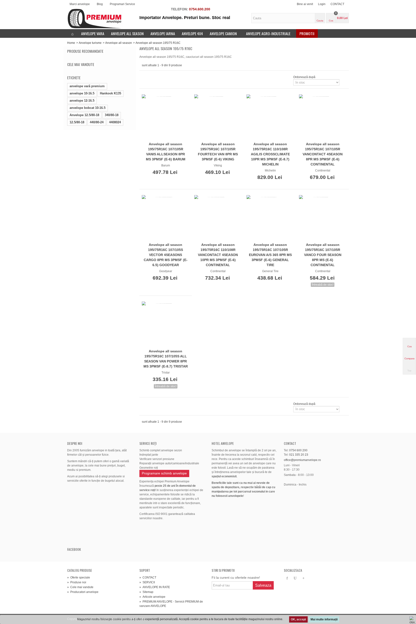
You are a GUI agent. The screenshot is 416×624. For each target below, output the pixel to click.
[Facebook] (287, 578)
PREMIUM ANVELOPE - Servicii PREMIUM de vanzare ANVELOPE (171, 604)
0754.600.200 (199, 9)
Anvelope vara (92, 33)
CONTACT (337, 4)
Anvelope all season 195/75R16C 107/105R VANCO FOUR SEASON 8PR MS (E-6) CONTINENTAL (322, 255)
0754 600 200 (298, 450)
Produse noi (76, 582)
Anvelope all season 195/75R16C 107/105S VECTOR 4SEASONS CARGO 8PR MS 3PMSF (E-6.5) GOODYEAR (166, 255)
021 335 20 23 (298, 454)
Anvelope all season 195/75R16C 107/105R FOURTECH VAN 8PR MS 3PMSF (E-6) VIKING (218, 151)
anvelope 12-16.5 (82, 100)
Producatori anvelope (82, 592)
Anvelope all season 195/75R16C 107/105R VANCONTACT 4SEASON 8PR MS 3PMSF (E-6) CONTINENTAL (323, 154)
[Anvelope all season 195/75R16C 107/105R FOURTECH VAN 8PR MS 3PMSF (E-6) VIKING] (218, 117)
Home (71, 43)
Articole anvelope (152, 596)
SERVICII (147, 582)
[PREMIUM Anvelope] (95, 18)
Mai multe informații (324, 619)
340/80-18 (111, 115)
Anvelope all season (127, 33)
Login (321, 4)
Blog (100, 4)
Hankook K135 (110, 93)
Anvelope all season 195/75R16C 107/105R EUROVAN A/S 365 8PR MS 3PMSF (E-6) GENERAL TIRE (270, 255)
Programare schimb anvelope (164, 473)
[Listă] (150, 77)
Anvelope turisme (90, 43)
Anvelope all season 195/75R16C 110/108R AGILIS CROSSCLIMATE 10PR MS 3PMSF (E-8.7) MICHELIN (270, 154)
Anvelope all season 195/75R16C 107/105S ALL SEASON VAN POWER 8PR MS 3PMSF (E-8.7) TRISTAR (165, 358)
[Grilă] (145, 77)
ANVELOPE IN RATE (154, 587)
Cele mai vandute (80, 64)
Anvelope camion (223, 33)
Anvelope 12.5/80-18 (84, 115)
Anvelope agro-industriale (268, 33)
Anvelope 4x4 (192, 33)
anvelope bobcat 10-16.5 (87, 108)
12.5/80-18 (77, 122)
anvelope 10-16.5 (82, 93)
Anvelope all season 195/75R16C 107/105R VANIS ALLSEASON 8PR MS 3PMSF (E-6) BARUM (165, 151)
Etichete (73, 77)
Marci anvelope (80, 4)
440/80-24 (97, 122)
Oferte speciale (78, 577)
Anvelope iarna (162, 33)
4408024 (115, 122)
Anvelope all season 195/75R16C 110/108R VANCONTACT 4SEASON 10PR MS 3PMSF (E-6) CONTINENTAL (218, 255)
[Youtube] (295, 578)
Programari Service (122, 4)
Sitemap (146, 592)
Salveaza (263, 585)
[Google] (303, 578)
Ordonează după (304, 77)
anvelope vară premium (87, 86)
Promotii (306, 33)
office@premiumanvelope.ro (302, 460)
